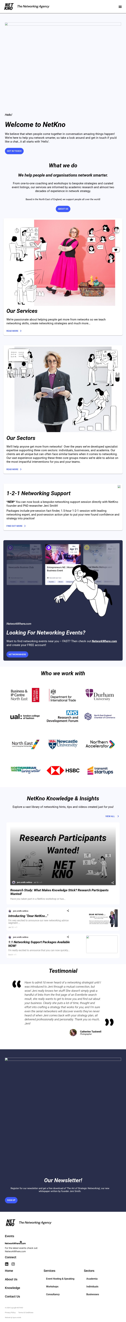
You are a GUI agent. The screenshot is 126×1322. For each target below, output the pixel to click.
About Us (11, 1279)
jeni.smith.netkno (25, 882)
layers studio (17, 1317)
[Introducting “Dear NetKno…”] (102, 926)
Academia (92, 1278)
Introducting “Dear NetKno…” (28, 916)
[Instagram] (13, 1264)
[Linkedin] (7, 1264)
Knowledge (12, 1288)
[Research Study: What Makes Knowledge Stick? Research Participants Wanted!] (63, 856)
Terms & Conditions (25, 1313)
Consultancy (53, 1294)
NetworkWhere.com (15, 1251)
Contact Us (12, 1296)
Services (49, 1271)
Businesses (92, 1294)
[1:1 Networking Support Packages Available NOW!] (102, 952)
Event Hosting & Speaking (60, 1278)
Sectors (89, 1271)
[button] (120, 6)
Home (9, 1271)
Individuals (92, 1286)
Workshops (52, 1286)
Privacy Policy (10, 1313)
